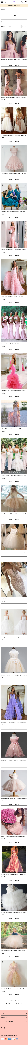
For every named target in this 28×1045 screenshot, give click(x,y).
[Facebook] (1, 1028)
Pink (6, 9)
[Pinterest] (4, 1028)
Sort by (3, 26)
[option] (14, 5)
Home (2, 9)
